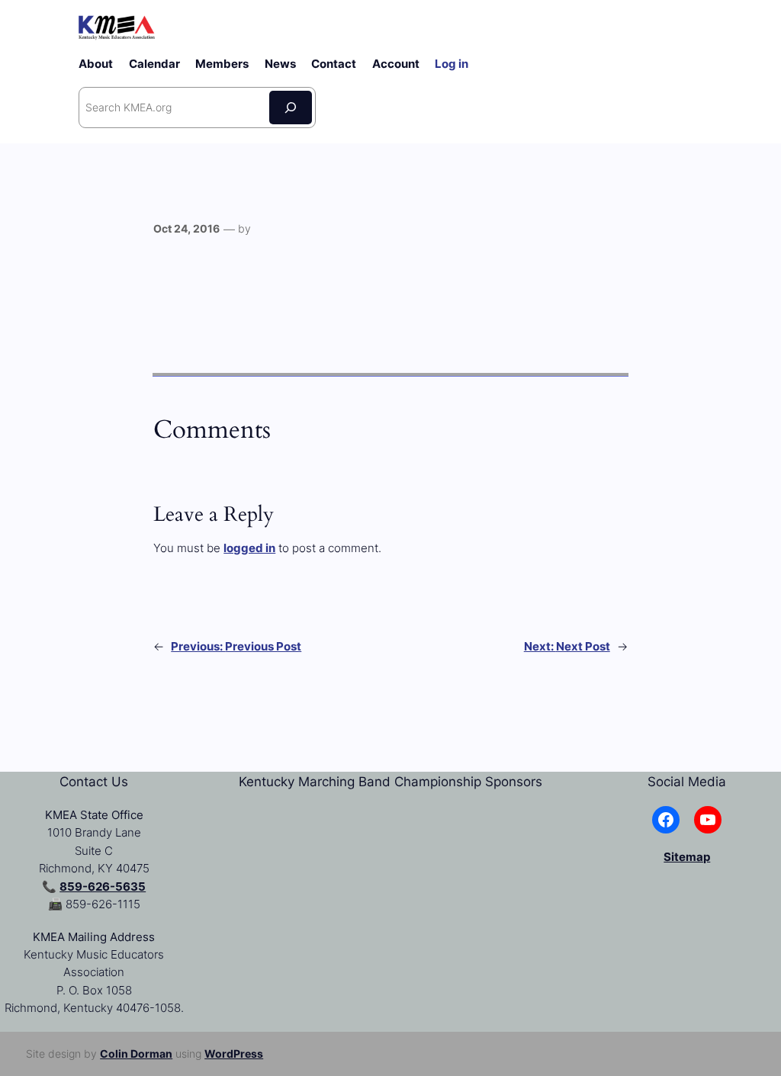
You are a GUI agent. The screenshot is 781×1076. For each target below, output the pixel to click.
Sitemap (687, 857)
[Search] (290, 107)
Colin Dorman (136, 1053)
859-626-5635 (102, 886)
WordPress (233, 1053)
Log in (451, 63)
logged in (249, 548)
